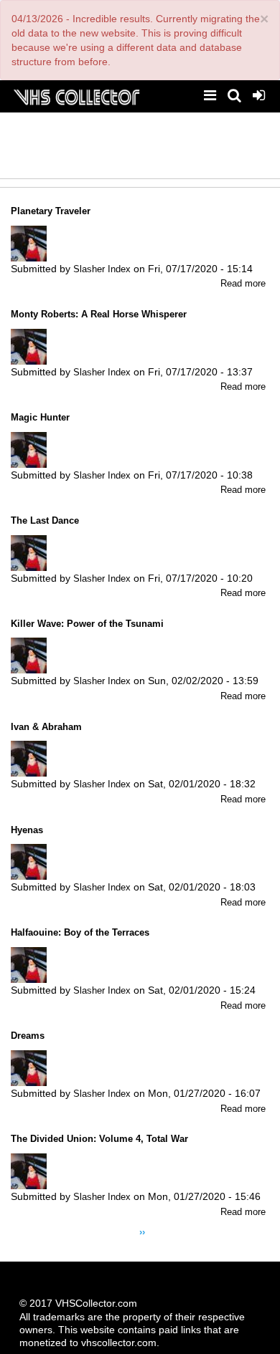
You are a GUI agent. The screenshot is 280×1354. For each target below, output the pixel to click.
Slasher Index (102, 269)
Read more (243, 283)
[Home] (76, 96)
